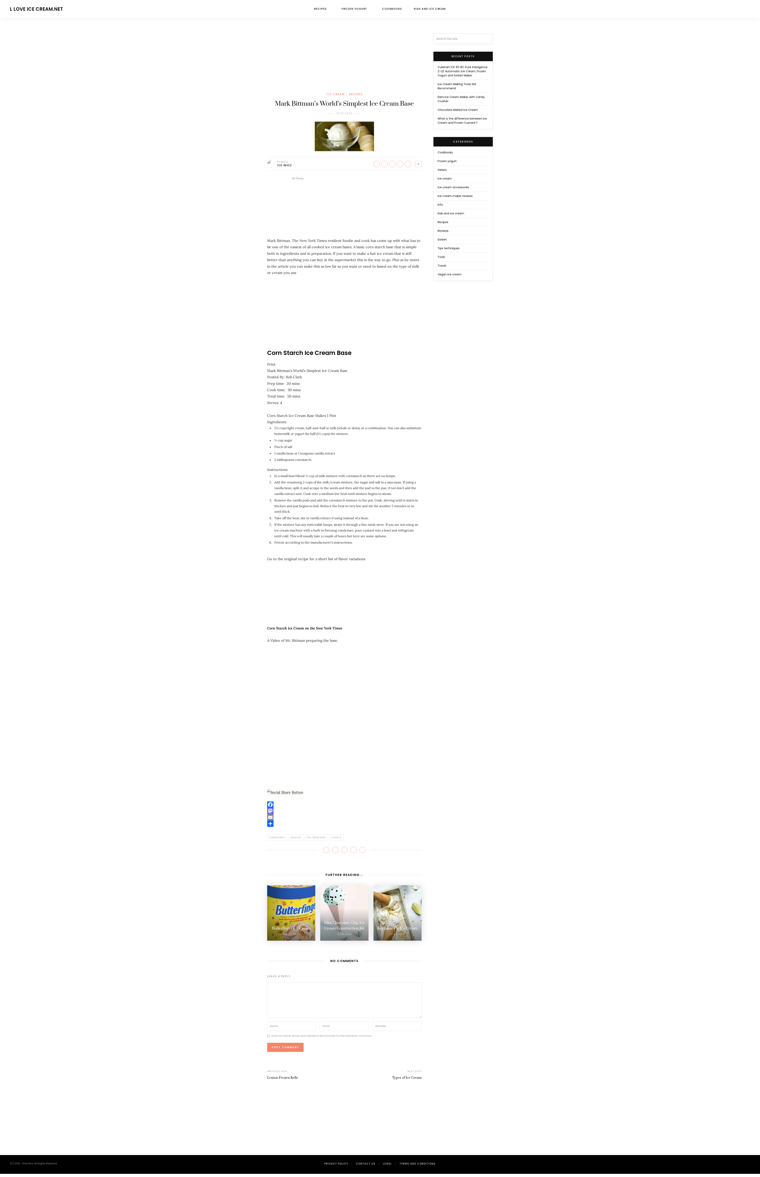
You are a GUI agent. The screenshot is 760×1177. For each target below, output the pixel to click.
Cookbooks (392, 9)
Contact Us (365, 1163)
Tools (441, 257)
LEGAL (387, 1163)
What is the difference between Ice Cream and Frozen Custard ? (462, 121)
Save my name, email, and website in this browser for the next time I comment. (321, 1036)
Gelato (442, 170)
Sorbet (442, 239)
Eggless (296, 837)
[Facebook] (344, 804)
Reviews (443, 231)
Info (440, 205)
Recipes (320, 9)
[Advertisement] (344, 63)
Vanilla (336, 837)
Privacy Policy (336, 1163)
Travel (442, 266)
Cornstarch (277, 837)
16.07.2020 (344, 113)
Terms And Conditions (418, 1163)
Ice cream (335, 94)
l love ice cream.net (36, 9)
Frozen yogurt (354, 9)
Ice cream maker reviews (455, 196)
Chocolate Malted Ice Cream (458, 110)
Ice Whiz (284, 165)
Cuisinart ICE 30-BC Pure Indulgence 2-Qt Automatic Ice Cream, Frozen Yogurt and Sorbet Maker (462, 71)
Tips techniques (449, 248)
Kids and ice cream (430, 9)
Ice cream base (316, 837)
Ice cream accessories (453, 187)
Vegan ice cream (450, 274)
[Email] (344, 817)
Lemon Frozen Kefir (282, 1078)
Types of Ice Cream (407, 1078)
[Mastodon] (344, 811)
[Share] (344, 823)
